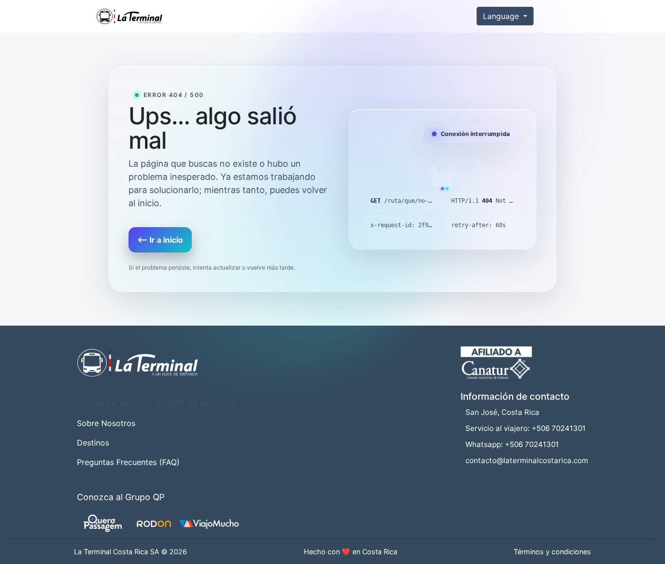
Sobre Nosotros (106, 423)
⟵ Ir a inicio (160, 240)
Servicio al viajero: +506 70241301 (525, 428)
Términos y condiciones (552, 551)
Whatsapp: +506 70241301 (512, 444)
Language (502, 16)
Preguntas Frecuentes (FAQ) (128, 462)
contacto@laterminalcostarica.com (526, 460)
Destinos (93, 442)
